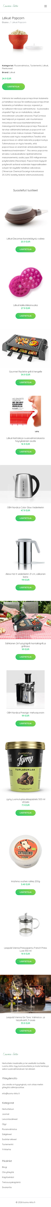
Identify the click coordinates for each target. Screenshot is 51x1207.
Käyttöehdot (8, 1177)
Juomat (5, 1114)
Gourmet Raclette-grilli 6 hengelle (25, 371)
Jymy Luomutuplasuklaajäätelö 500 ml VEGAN (25, 800)
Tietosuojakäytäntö (11, 1182)
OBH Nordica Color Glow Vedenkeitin (25, 507)
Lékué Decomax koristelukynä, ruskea (25, 238)
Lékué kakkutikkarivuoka (25, 305)
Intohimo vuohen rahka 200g (25, 881)
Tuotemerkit (35, 65)
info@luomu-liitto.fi (11, 1093)
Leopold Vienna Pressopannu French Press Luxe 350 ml (25, 949)
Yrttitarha (6, 1149)
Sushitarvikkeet (9, 1139)
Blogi (4, 1167)
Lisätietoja (13, 86)
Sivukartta (7, 1187)
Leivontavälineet (10, 1119)
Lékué (45, 65)
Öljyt (4, 1124)
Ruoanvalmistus (21, 65)
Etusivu (5, 22)
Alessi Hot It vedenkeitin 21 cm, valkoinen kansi (26, 575)
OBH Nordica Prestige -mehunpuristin (25, 712)
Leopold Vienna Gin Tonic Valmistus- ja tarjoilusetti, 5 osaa (25, 1019)
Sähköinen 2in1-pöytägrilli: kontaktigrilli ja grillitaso (25, 645)
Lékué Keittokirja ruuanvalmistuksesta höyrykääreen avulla (25, 439)
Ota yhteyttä (8, 1172)
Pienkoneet (7, 68)
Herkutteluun (8, 1109)
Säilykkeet (7, 1134)
